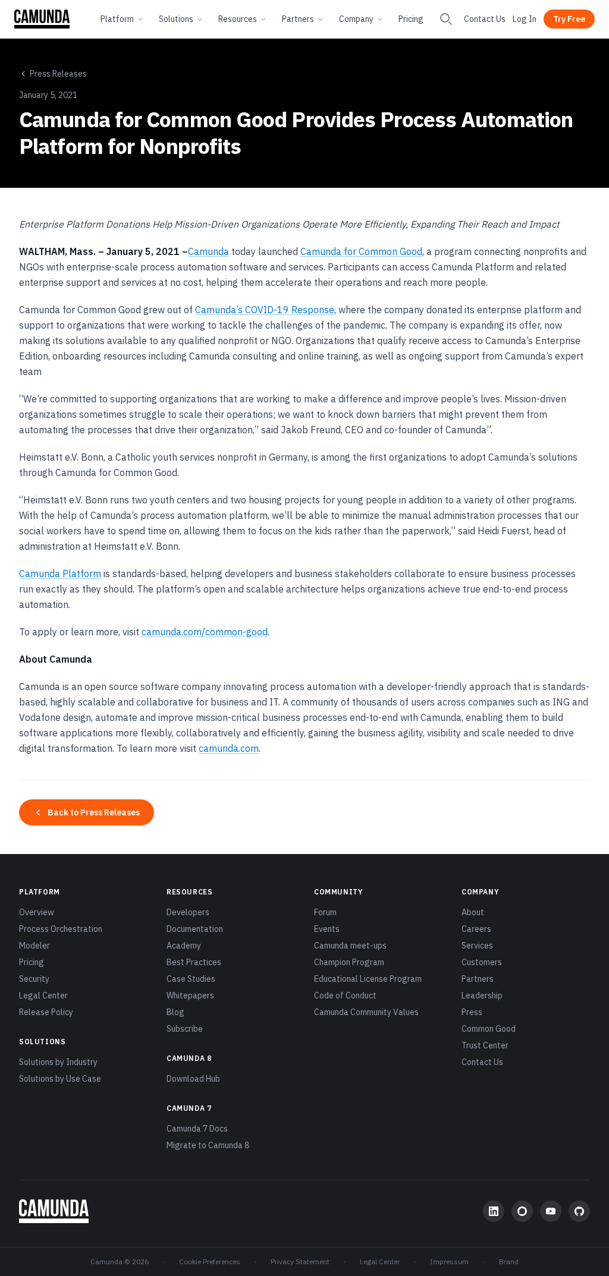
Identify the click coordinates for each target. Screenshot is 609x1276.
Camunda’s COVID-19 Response (264, 310)
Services (477, 945)
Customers (482, 962)
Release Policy (46, 1012)
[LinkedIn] (493, 1211)
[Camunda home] (42, 19)
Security (34, 978)
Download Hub (193, 1078)
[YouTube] (550, 1211)
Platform (117, 19)
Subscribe (185, 1028)
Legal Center (43, 995)
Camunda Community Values (366, 1012)
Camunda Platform (60, 573)
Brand (509, 1261)
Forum (325, 912)
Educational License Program (368, 978)
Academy (184, 945)
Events (327, 929)
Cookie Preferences (209, 1261)
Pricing (410, 19)
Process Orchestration (60, 929)
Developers (188, 912)
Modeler (34, 945)
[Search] (446, 19)
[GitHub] (579, 1211)
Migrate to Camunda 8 (208, 1145)
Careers (476, 929)
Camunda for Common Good (361, 251)
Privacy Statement (300, 1261)
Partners (298, 19)
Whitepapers (190, 995)
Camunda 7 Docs (197, 1128)
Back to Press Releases (94, 812)
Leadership (482, 995)
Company (356, 19)
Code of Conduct (345, 995)
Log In (524, 19)
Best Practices (194, 962)
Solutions (176, 19)
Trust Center (485, 1045)
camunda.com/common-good (205, 632)
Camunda (208, 251)
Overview (36, 912)
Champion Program (349, 962)
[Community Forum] (522, 1211)
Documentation (195, 929)
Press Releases (58, 73)
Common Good (489, 1028)
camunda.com (229, 748)
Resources (237, 19)
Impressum (449, 1261)
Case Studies (191, 978)
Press (472, 1012)
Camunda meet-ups (350, 945)
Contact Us (485, 19)
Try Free (569, 19)
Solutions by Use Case (60, 1078)
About (473, 912)
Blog (175, 1012)
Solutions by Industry (58, 1062)
